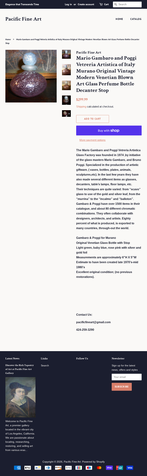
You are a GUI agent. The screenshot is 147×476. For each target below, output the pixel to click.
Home (119, 19)
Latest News (12, 358)
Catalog (136, 19)
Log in (68, 4)
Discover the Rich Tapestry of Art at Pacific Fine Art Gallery (19, 369)
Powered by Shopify (93, 461)
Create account (86, 4)
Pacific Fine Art (23, 19)
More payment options (92, 140)
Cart (106, 4)
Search (45, 365)
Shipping (81, 106)
